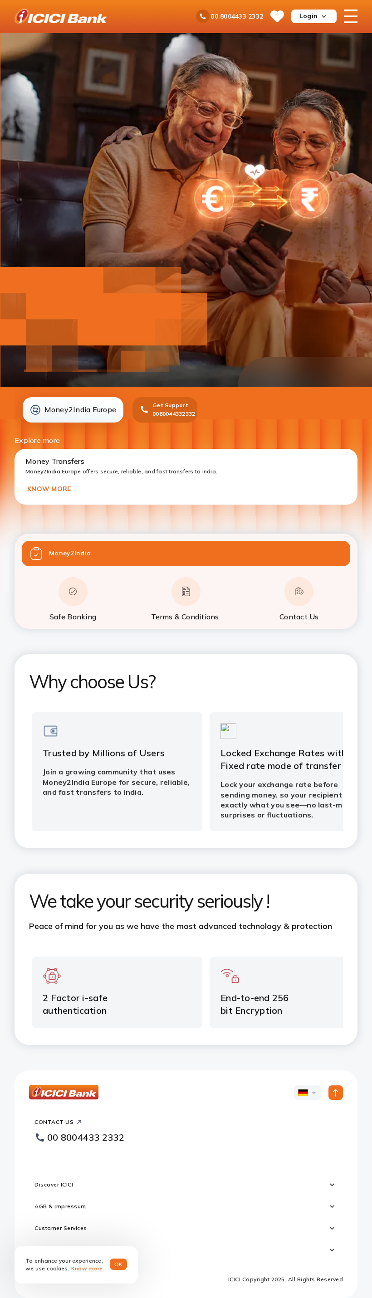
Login (308, 16)
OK (118, 1264)
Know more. (87, 1268)
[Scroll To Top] (335, 1092)
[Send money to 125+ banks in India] (186, 210)
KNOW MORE (49, 489)
